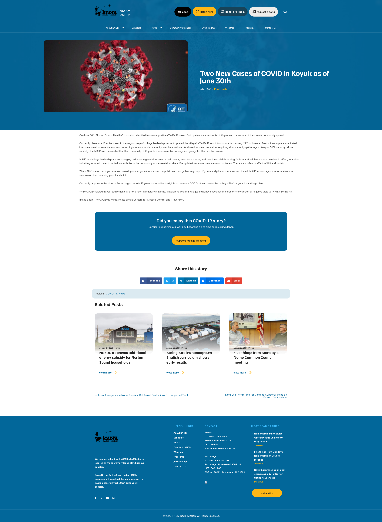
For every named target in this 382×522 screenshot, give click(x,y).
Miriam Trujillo (221, 89)
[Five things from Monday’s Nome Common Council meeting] (258, 333)
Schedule (136, 27)
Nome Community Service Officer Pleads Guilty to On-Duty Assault (269, 437)
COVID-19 (111, 293)
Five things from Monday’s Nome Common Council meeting (256, 357)
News (154, 27)
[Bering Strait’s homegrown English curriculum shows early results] (191, 333)
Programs (250, 27)
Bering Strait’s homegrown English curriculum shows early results (189, 357)
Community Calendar (180, 27)
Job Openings (180, 461)
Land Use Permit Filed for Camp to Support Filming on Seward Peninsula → (256, 395)
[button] (123, 27)
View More (105, 372)
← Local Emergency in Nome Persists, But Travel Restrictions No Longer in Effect (141, 395)
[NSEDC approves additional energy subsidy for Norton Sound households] (124, 333)
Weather (229, 27)
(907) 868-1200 (213, 468)
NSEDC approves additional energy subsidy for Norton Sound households (122, 357)
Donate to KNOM (182, 447)
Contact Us (271, 27)
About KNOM (112, 27)
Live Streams (208, 27)
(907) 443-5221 (213, 444)
